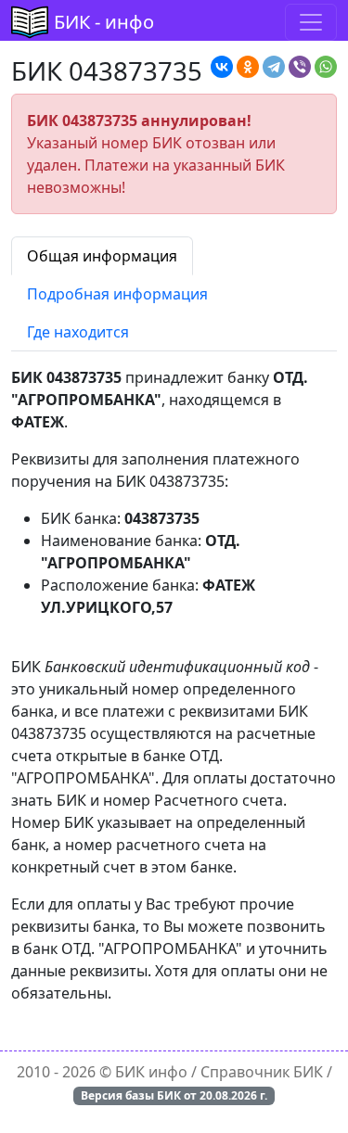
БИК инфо (151, 1072)
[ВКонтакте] (222, 67)
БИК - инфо (104, 21)
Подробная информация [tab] (117, 294)
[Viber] (300, 67)
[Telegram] (274, 67)
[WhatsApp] (326, 67)
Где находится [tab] (78, 332)
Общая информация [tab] (102, 256)
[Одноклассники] (248, 67)
